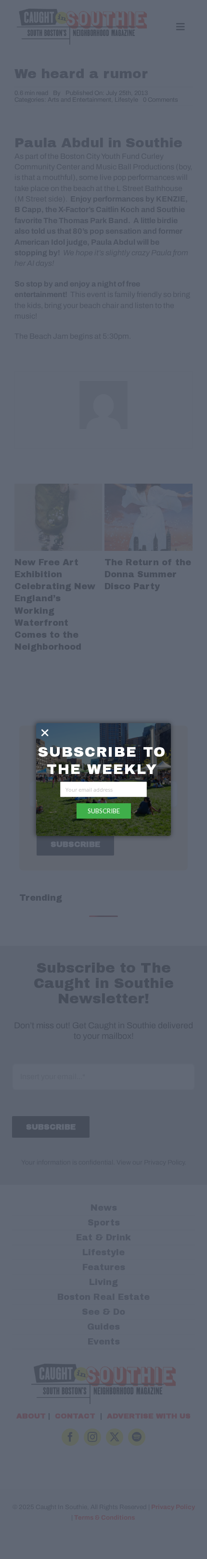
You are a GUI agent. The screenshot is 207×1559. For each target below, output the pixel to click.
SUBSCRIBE (104, 811)
